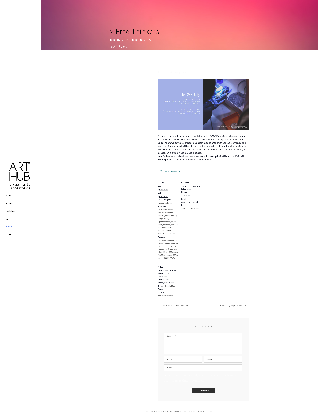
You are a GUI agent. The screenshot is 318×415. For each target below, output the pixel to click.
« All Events (119, 47)
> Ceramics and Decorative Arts (174, 305)
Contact (9, 234)
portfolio (161, 230)
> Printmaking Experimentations (232, 305)
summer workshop (165, 203)
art (159, 209)
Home (8, 195)
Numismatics (166, 227)
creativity (161, 215)
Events (9, 227)
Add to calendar (170, 171)
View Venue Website (166, 295)
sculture (161, 233)
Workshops (11, 211)
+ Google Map (169, 286)
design (160, 218)
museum (166, 224)
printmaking (169, 230)
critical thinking (171, 215)
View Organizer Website (190, 208)
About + (9, 203)
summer (168, 233)
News (8, 219)
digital (166, 218)
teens (174, 233)
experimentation (164, 221)
